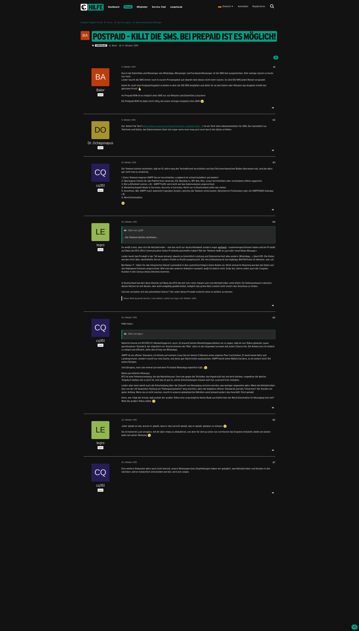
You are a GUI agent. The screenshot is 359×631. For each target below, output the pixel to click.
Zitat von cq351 (135, 230)
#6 (273, 419)
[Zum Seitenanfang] (354, 627)
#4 (273, 221)
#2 (274, 119)
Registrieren (258, 6)
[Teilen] (275, 58)
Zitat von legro (135, 333)
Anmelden (243, 6)
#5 (273, 317)
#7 (274, 462)
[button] (226, 6)
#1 (274, 66)
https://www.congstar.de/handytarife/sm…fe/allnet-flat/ (171, 126)
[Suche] (272, 6)
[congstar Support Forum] (92, 7)
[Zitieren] (272, 108)
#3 (274, 162)
